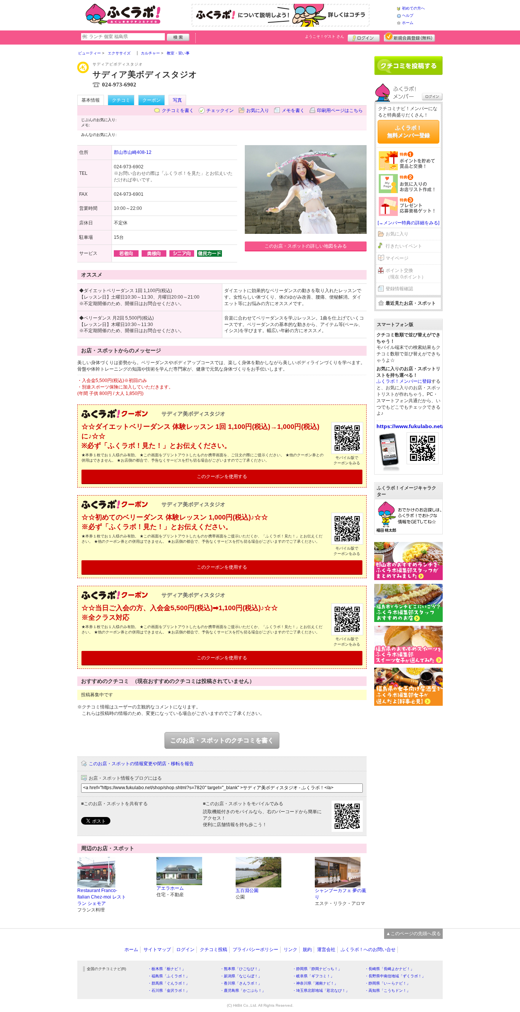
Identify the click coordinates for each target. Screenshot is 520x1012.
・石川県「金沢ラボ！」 (169, 990)
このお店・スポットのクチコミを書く (222, 740)
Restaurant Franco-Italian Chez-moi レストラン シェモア (101, 897)
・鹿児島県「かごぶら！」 (243, 990)
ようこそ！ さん (324, 36)
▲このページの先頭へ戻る (413, 933)
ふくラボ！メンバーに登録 (403, 381)
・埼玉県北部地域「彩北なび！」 (320, 990)
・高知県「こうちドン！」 (387, 990)
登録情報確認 (399, 288)
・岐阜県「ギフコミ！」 (313, 976)
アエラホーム (170, 888)
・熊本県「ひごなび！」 (241, 969)
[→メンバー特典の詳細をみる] (408, 222)
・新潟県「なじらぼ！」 (241, 976)
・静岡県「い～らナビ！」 (387, 983)
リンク (290, 949)
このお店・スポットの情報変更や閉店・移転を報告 (141, 763)
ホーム (407, 23)
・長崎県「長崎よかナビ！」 (389, 969)
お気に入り (257, 110)
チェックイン (220, 110)
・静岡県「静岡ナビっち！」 (317, 969)
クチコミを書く (178, 110)
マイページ (397, 258)
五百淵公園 (247, 890)
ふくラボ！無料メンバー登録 (408, 131)
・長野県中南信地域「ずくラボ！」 (395, 976)
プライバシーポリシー (255, 949)
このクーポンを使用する (222, 476)
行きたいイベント (404, 246)
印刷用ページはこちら (340, 110)
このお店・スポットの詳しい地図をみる (306, 246)
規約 (307, 949)
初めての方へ (413, 8)
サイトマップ (157, 949)
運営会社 (326, 949)
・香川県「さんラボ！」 (241, 983)
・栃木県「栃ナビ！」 (167, 969)
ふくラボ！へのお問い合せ (368, 949)
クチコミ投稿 (213, 949)
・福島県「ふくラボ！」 (169, 976)
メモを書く (293, 110)
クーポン (151, 100)
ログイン (364, 37)
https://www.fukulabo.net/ (409, 426)
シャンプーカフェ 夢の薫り (340, 894)
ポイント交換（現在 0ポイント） (406, 274)
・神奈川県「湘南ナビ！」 (315, 983)
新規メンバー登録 (409, 37)
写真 (177, 100)
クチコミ (121, 100)
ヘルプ (407, 15)
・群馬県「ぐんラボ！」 (169, 983)
